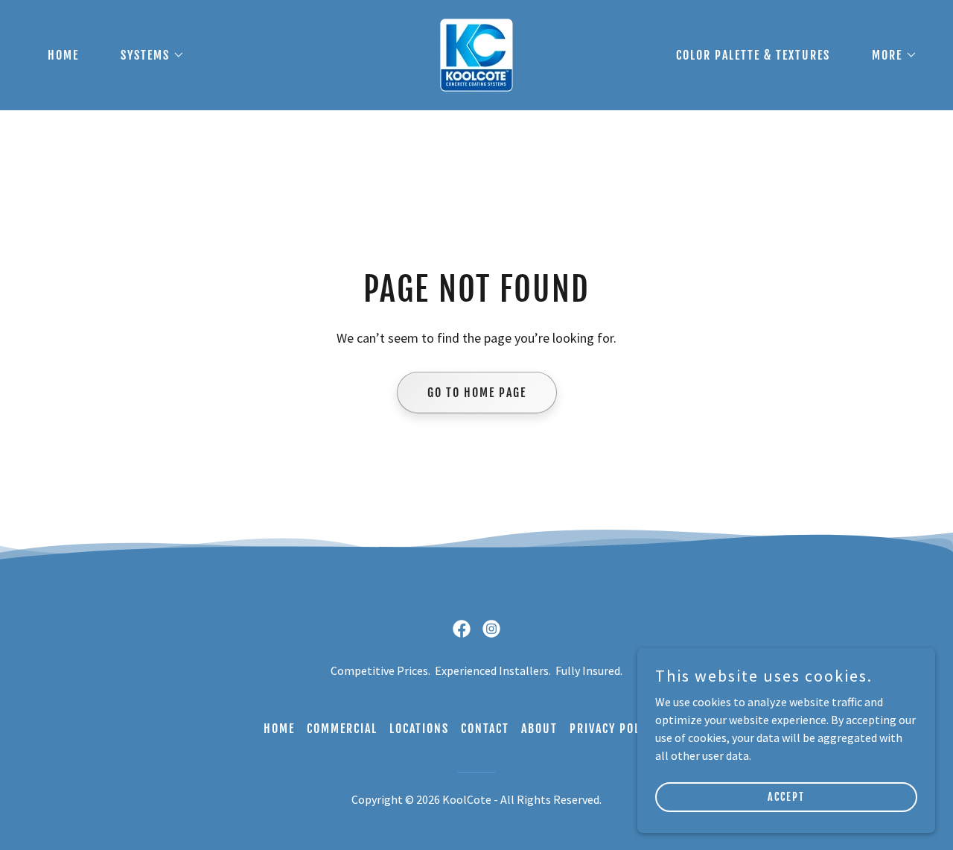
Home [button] (279, 728)
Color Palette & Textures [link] (753, 55)
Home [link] (63, 55)
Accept (786, 796)
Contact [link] (485, 728)
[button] (147, 55)
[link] (476, 53)
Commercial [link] (342, 728)
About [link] (539, 728)
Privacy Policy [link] (614, 728)
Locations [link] (419, 728)
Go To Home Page (476, 392)
